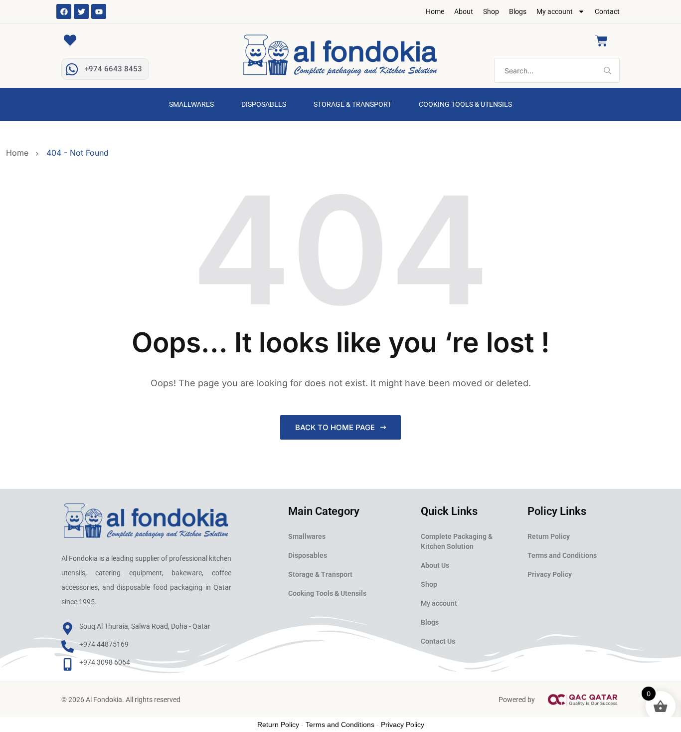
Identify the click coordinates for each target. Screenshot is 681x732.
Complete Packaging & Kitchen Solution (457, 541)
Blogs (517, 11)
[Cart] (601, 40)
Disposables (263, 104)
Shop (491, 11)
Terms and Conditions (562, 555)
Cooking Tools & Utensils (465, 104)
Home (435, 11)
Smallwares (191, 104)
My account (554, 11)
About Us (435, 565)
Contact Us (438, 641)
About (463, 11)
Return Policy (548, 536)
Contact (607, 11)
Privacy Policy (549, 574)
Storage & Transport (352, 104)
